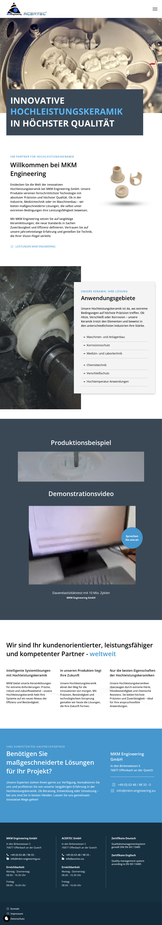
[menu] (155, 9)
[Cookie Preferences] (6, 918)
